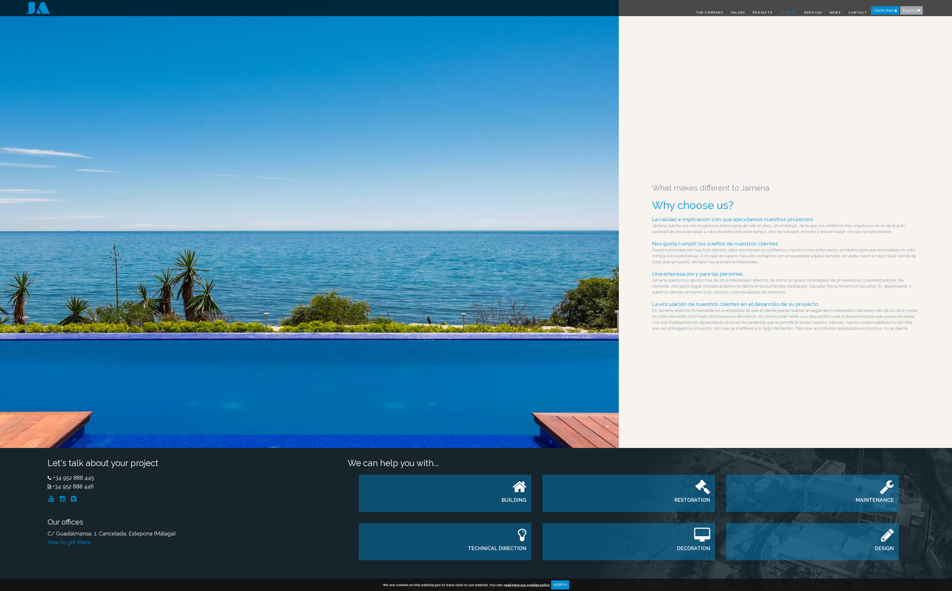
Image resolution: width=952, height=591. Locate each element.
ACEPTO (560, 585)
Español (910, 10)
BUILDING (514, 500)
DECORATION (693, 548)
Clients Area (884, 10)
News (835, 12)
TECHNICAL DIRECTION (497, 548)
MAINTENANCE (875, 500)
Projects (763, 12)
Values (738, 12)
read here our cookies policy (527, 585)
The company (709, 12)
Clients (788, 12)
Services (813, 12)
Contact (857, 12)
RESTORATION (692, 500)
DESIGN (884, 548)
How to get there (69, 542)
